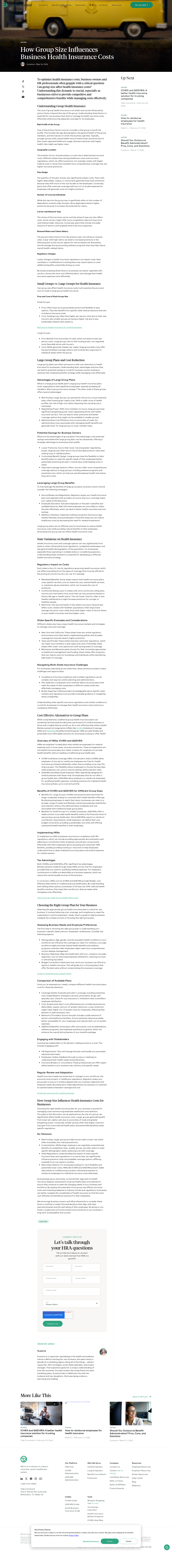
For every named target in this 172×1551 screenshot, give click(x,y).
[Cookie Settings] (167, 1547)
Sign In (161, 5)
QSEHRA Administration (72, 1478)
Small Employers (95, 1466)
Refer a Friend (116, 1480)
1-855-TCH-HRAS (28, 1483)
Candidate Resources (119, 1477)
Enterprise (92, 1477)
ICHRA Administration (72, 1471)
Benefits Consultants (61, 5)
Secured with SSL (145, 1547)
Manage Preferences (91, 1541)
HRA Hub (69, 1466)
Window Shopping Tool (95, 1501)
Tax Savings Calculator (92, 1508)
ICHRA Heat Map (95, 1520)
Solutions (43, 5)
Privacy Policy (74, 1535)
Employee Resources (141, 1466)
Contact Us (115, 1466)
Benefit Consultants (96, 1474)
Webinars (136, 1485)
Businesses (81, 5)
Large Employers (95, 1470)
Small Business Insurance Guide (72, 1509)
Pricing (93, 5)
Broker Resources (140, 1474)
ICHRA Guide (71, 1500)
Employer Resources (141, 1470)
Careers (116, 1471)
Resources (116, 5)
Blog (134, 1481)
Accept (109, 1541)
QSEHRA (23, 42)
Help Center (137, 1477)
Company (103, 5)
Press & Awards (117, 1488)
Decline (128, 1541)
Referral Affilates (118, 1484)
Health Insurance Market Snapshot (95, 1515)
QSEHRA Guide (72, 1504)
